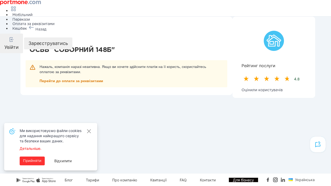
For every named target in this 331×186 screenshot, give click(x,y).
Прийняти (32, 160)
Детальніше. (30, 148)
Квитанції (158, 180)
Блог (69, 180)
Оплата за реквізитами (33, 24)
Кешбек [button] (19, 28)
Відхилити (63, 161)
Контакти (208, 180)
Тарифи (92, 180)
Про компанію (124, 180)
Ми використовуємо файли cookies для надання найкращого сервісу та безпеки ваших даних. (50, 135)
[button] (11, 43)
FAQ (183, 180)
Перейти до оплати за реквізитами (71, 81)
